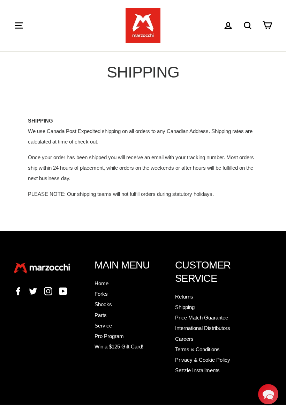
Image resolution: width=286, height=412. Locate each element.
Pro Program (109, 336)
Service (103, 326)
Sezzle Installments (197, 370)
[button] (268, 394)
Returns (184, 297)
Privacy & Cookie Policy (202, 360)
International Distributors (202, 328)
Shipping (185, 307)
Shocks (103, 304)
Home (101, 283)
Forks (101, 294)
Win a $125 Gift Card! (119, 347)
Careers (184, 339)
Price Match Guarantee (201, 318)
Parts (101, 315)
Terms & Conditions (197, 349)
